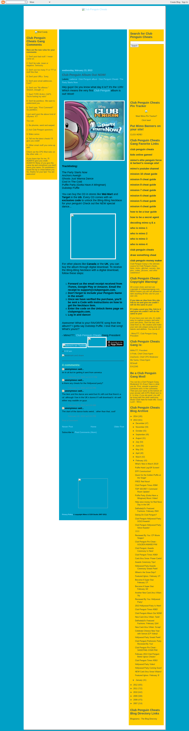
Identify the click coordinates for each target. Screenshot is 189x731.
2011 (135, 688)
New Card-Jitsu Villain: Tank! (147, 617)
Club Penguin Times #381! (146, 660)
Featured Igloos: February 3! (147, 675)
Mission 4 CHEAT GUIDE (143, 206)
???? (137, 531)
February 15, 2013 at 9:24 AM (82, 405)
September (141, 434)
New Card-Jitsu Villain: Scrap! (148, 627)
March (139, 457)
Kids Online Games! (141, 154)
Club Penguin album (88, 79)
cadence (73, 79)
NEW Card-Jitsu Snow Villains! (148, 672)
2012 (135, 685)
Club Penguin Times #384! (146, 485)
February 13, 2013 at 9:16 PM (82, 388)
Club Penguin (102, 90)
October (139, 431)
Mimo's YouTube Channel (144, 168)
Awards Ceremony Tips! (145, 562)
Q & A (152, 222)
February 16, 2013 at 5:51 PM (82, 416)
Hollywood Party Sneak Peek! (148, 637)
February (140, 460)
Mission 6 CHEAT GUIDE (143, 195)
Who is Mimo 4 (138, 244)
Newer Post (67, 427)
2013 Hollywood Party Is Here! (148, 606)
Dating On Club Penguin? (146, 515)
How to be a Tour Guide (143, 211)
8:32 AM (68, 351)
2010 (135, 692)
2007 (135, 703)
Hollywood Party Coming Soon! (148, 668)
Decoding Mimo (139, 222)
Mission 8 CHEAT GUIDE (143, 184)
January (139, 680)
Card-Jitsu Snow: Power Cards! (148, 558)
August (139, 438)
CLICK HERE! (136, 134)
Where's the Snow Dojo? (145, 572)
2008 (135, 700)
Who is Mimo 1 (138, 228)
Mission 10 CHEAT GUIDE (143, 174)
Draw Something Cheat (143, 255)
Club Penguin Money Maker (146, 260)
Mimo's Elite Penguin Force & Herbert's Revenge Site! (146, 162)
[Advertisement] (94, 19)
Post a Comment (70, 420)
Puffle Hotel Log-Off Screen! (147, 468)
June (138, 446)
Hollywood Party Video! (145, 664)
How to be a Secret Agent (144, 217)
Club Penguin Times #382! (146, 609)
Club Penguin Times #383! (146, 555)
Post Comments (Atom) (86, 432)
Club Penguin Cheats (108, 79)
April (138, 453)
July (138, 442)
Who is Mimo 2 (138, 233)
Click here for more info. (146, 400)
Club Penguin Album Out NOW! (84, 74)
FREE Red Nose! (142, 481)
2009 (135, 696)
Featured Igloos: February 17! (147, 576)
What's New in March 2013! (146, 464)
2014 (135, 416)
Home (93, 427)
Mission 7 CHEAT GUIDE (143, 190)
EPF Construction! (143, 471)
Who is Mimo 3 (138, 238)
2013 (135, 420)
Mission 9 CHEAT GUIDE (143, 179)
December (140, 423)
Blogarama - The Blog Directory (143, 719)
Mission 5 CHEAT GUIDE (143, 201)
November (140, 427)
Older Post (119, 427)
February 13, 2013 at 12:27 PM (82, 377)
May (138, 449)
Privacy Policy (67, 514)
